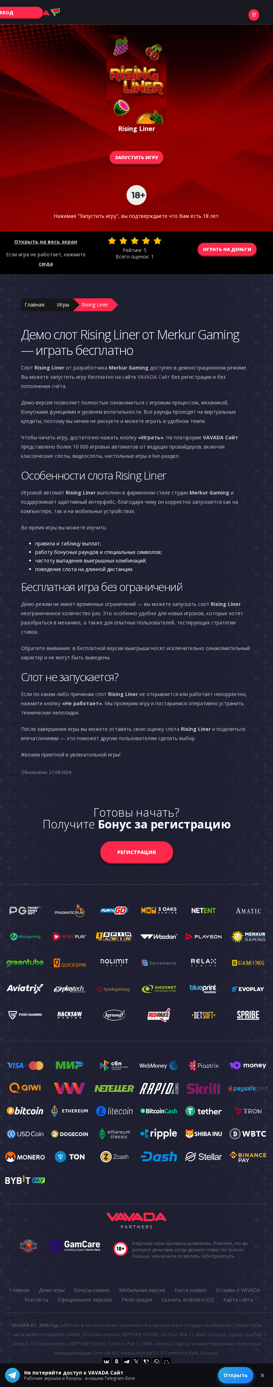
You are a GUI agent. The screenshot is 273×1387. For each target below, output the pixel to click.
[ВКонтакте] (106, 1362)
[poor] (123, 240)
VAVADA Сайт (154, 376)
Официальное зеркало (85, 1299)
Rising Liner (95, 304)
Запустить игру (136, 157)
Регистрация (136, 852)
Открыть (236, 1375)
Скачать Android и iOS (187, 1299)
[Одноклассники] (116, 1362)
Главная (34, 304)
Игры (63, 304)
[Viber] (146, 1362)
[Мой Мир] (166, 1362)
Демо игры (52, 1290)
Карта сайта (238, 1299)
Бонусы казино (92, 1290)
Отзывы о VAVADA (238, 1290)
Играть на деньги (227, 249)
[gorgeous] (157, 240)
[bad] (112, 240)
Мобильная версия (142, 1290)
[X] (136, 1362)
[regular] (135, 240)
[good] (146, 240)
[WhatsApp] (156, 1362)
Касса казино (191, 1290)
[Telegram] (126, 1362)
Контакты (36, 1299)
